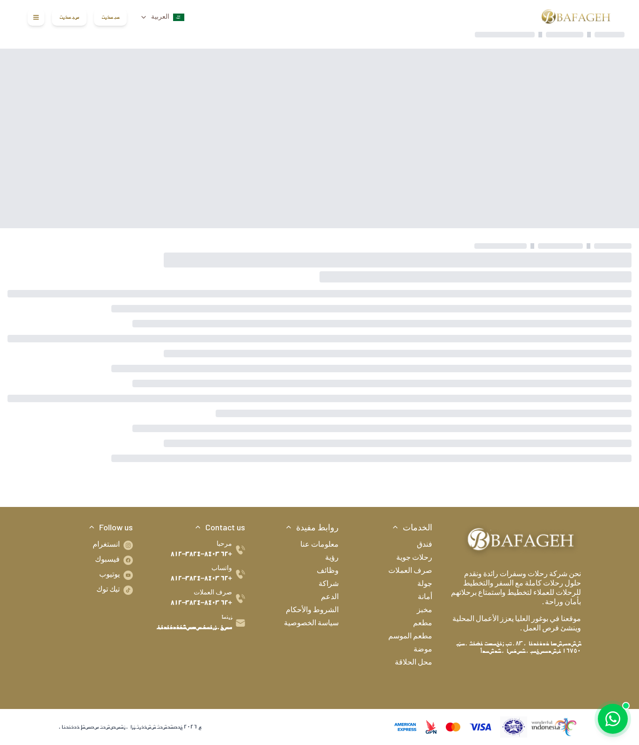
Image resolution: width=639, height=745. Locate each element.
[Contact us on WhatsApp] (613, 719)
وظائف (328, 571)
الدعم (330, 597)
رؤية (332, 558)
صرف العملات (410, 571)
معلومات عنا (319, 545)
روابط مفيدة (317, 527)
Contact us (225, 527)
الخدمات (417, 527)
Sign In (110, 17)
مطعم (422, 624)
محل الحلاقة (413, 663)
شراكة (329, 584)
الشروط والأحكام (312, 611)
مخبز (424, 611)
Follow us (116, 527)
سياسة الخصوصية (311, 624)
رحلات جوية (414, 558)
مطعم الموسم (410, 637)
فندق (424, 545)
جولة (424, 584)
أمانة (425, 597)
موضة (423, 650)
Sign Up (69, 17)
